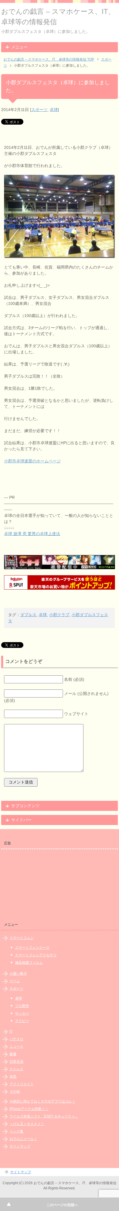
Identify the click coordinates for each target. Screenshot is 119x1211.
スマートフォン (22, 938)
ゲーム (15, 981)
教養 (13, 1054)
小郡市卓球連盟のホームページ (32, 461)
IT (11, 1032)
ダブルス (28, 614)
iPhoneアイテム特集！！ (29, 1109)
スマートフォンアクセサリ (36, 955)
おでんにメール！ (23, 1139)
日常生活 (16, 1062)
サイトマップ (20, 1146)
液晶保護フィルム (29, 963)
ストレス (16, 1069)
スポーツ (39, 109)
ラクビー (22, 1021)
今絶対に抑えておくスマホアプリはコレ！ (42, 1101)
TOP (48, 59)
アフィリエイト (22, 1084)
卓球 (54, 109)
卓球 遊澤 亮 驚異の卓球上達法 (32, 533)
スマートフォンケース (32, 948)
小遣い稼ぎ (18, 974)
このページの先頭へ (62, 1205)
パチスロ (16, 1039)
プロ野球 (22, 1006)
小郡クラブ (59, 614)
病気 (13, 1077)
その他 (15, 1092)
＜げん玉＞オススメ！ (27, 1124)
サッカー (22, 1013)
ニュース (16, 1047)
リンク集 (16, 1131)
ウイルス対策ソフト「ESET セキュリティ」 (44, 1116)
